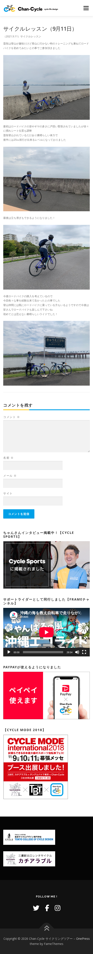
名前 (8, 458)
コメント (11, 417)
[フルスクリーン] (84, 652)
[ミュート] (77, 652)
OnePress (83, 939)
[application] (46, 632)
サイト (8, 493)
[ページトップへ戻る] (46, 928)
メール (10, 476)
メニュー (86, 8)
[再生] (9, 652)
